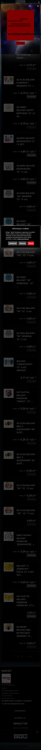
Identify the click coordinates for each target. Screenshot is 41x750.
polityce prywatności (23, 239)
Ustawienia (12, 243)
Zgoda (31, 243)
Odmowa (22, 243)
